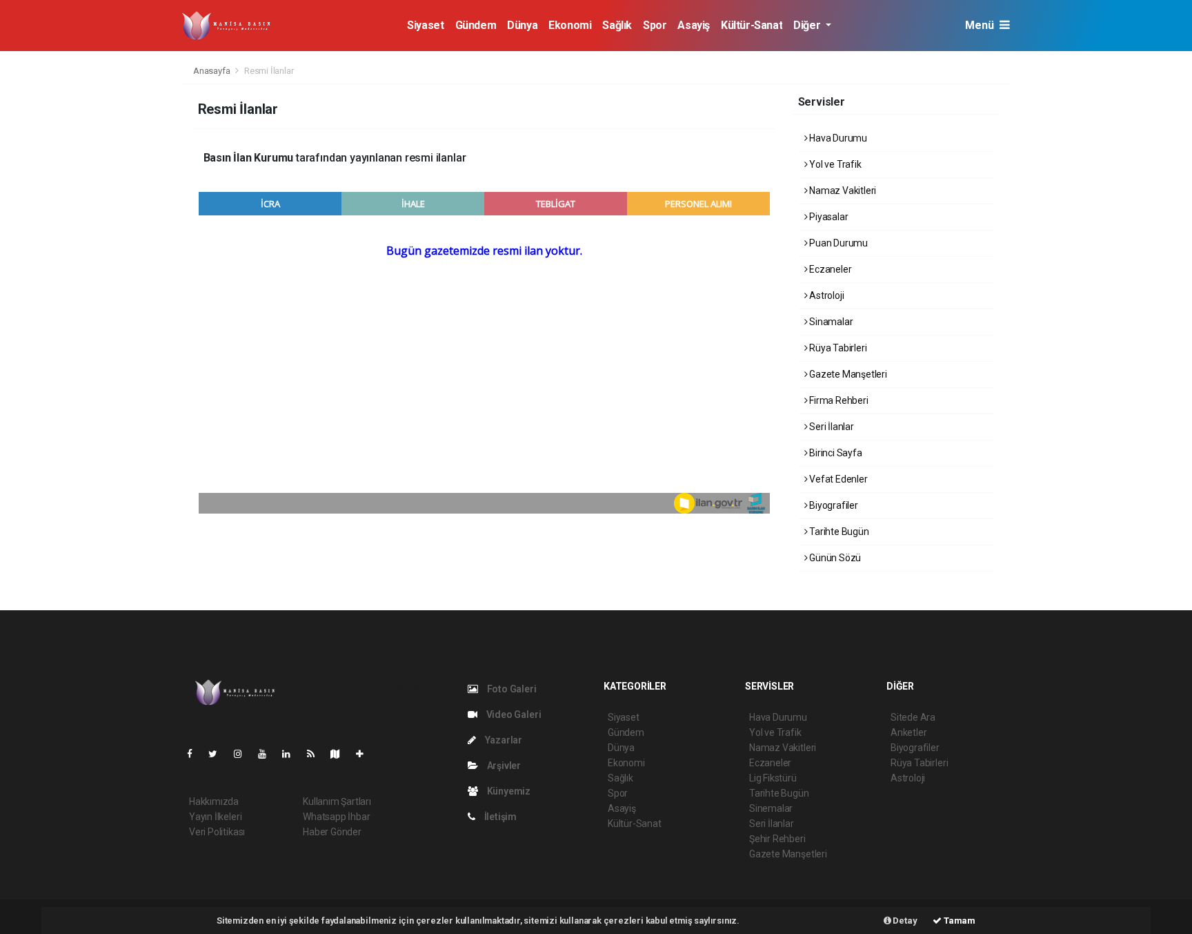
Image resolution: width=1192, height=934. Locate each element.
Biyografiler (832, 505)
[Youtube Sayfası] (267, 753)
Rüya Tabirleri (836, 347)
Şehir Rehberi (777, 838)
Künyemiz (507, 791)
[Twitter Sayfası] (218, 753)
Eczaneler (829, 269)
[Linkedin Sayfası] (291, 753)
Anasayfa (212, 71)
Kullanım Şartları (337, 801)
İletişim (499, 816)
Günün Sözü (834, 557)
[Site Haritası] (340, 753)
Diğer (808, 25)
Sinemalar (771, 808)
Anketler (908, 732)
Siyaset (425, 25)
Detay (904, 920)
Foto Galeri (511, 688)
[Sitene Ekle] (365, 753)
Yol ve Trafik (834, 164)
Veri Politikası (217, 831)
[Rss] (316, 753)
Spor (654, 25)
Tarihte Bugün (837, 531)
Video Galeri (512, 714)
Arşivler (503, 765)
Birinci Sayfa (834, 452)
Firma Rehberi (837, 400)
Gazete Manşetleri (847, 374)
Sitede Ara (913, 717)
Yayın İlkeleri (215, 816)
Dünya (522, 25)
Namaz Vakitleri (841, 190)
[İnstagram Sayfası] (243, 753)
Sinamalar (830, 321)
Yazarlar (502, 740)
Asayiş (693, 25)
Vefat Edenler (837, 479)
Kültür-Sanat (751, 25)
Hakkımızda (214, 801)
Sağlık (617, 25)
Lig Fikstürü (773, 778)
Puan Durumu (837, 243)
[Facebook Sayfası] (195, 753)
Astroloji (825, 295)
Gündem (476, 25)
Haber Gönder (332, 831)
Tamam (958, 920)
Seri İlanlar (830, 426)
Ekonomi (569, 25)
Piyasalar (827, 216)
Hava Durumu (837, 138)
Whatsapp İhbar (336, 816)
